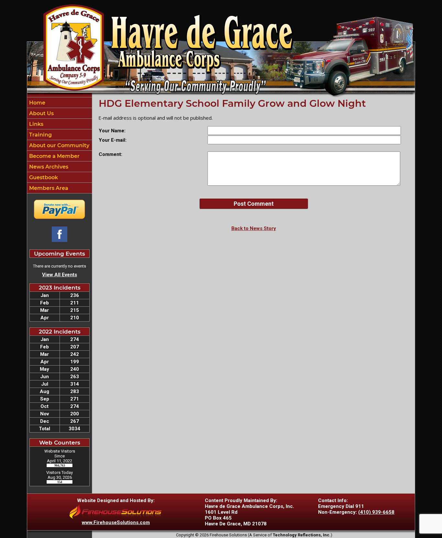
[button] (59, 113)
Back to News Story (253, 228)
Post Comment (254, 203)
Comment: (110, 154)
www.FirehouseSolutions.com (116, 522)
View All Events (59, 275)
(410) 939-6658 (376, 512)
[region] (59, 145)
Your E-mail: (113, 140)
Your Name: (112, 131)
